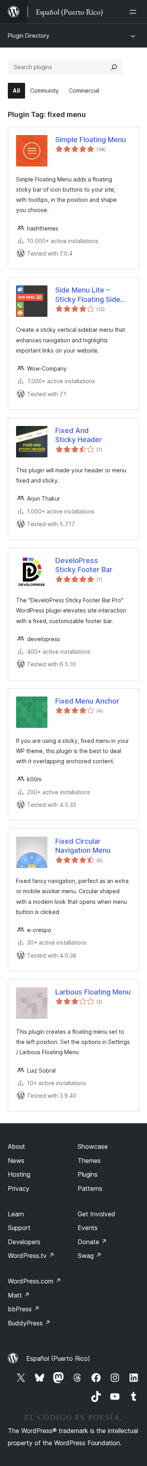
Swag (90, 1255)
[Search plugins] (114, 67)
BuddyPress (29, 1323)
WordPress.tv (31, 1255)
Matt (19, 1295)
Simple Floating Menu (90, 139)
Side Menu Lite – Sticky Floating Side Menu (87, 295)
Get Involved (96, 1214)
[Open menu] (134, 12)
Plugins (88, 1174)
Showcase (93, 1146)
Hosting (19, 1174)
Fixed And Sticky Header (78, 435)
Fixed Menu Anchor (87, 701)
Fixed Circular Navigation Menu (83, 845)
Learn (16, 1214)
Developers (24, 1242)
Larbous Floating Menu (93, 992)
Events (88, 1228)
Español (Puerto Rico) (58, 1358)
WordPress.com (34, 1281)
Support (19, 1228)
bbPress (24, 1309)
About (16, 1146)
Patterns (90, 1188)
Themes (89, 1160)
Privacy (18, 1188)
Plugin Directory (28, 35)
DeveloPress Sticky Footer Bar (84, 565)
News (16, 1160)
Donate (92, 1242)
